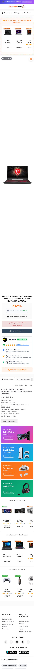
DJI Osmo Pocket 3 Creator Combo (19, 592)
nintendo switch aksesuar (9, 665)
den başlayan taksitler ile (18, 316)
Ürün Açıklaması (8, 379)
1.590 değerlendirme (22, 345)
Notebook (27, 13)
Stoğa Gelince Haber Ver (18, 331)
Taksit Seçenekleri (25, 379)
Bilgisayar (17, 13)
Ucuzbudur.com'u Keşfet (18, 370)
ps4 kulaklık (23, 665)
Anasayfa (7, 13)
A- (26, 385)
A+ (31, 385)
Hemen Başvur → (27, 1)
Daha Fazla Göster (9, 421)
